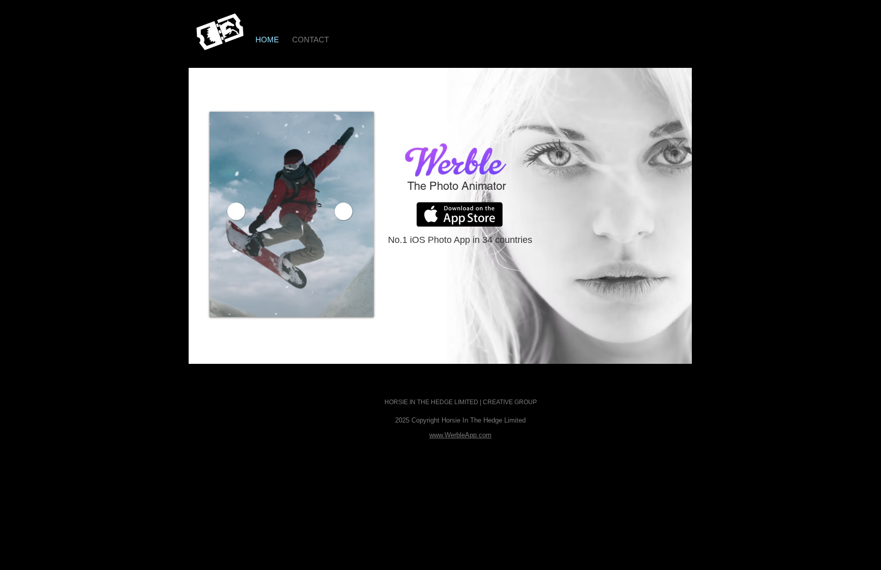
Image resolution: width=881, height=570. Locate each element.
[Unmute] (240, 303)
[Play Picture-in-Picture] (342, 303)
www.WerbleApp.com (460, 435)
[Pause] (222, 303)
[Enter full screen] (360, 303)
